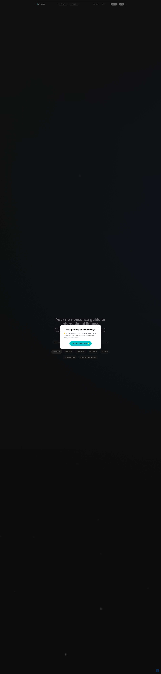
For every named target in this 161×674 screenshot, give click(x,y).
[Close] (98, 327)
